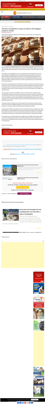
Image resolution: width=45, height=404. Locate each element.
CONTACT (9, 9)
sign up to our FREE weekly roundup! (25, 154)
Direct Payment (10, 401)
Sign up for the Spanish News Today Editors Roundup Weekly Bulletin (21, 144)
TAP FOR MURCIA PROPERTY (23, 22)
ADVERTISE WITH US (15, 9)
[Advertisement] (22, 255)
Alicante (3, 66)
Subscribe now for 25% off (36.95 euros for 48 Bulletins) (26, 149)
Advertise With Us (35, 401)
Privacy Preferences (35, 399)
